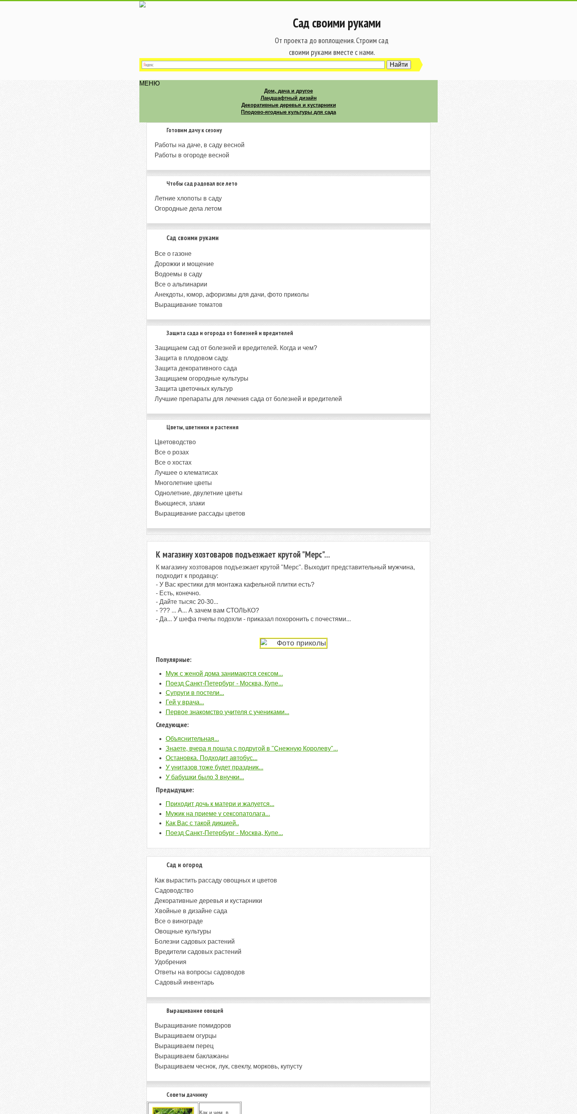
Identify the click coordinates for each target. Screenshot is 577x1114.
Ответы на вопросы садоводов (200, 972)
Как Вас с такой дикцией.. (202, 823)
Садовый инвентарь (184, 982)
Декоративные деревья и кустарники (288, 105)
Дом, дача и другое (288, 91)
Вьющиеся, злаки (180, 503)
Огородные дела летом (188, 208)
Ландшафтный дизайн (289, 98)
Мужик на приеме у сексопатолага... (218, 813)
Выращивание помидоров (193, 1025)
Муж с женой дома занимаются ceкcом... (224, 673)
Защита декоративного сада (196, 368)
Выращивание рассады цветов (200, 513)
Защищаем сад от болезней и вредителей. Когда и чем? (236, 348)
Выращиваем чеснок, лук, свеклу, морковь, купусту (228, 1066)
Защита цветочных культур (194, 388)
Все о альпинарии (181, 284)
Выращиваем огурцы (186, 1035)
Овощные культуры (183, 931)
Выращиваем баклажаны (192, 1056)
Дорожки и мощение (184, 264)
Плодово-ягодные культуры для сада (288, 112)
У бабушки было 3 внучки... (205, 777)
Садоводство (174, 890)
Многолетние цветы (183, 483)
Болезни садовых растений (195, 941)
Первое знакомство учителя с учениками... (227, 712)
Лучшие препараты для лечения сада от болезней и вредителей (248, 399)
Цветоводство (175, 442)
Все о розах (172, 452)
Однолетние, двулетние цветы (199, 493)
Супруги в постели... (195, 692)
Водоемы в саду (178, 274)
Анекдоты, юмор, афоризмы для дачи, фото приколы (232, 294)
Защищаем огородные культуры (201, 378)
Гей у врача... (185, 702)
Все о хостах (173, 462)
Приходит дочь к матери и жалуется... (220, 803)
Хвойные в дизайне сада (191, 911)
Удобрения (170, 962)
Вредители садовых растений (198, 951)
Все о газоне (173, 253)
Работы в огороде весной (192, 155)
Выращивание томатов (189, 304)
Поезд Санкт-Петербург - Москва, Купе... (224, 683)
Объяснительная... (192, 738)
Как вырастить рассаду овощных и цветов (216, 880)
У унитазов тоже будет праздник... (214, 767)
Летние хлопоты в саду (188, 198)
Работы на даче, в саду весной (200, 145)
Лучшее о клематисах (186, 472)
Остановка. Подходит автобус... (211, 758)
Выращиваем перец (184, 1046)
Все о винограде (179, 921)
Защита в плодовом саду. (191, 358)
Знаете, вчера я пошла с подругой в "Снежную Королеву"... (252, 748)
